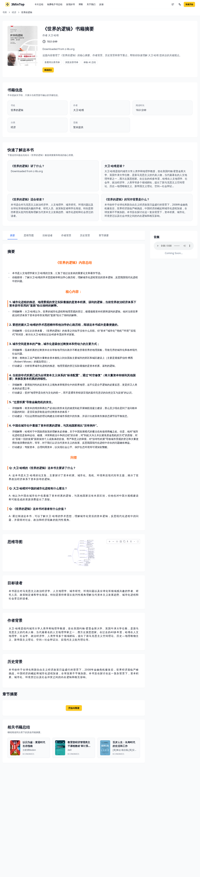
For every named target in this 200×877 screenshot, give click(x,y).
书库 (4, 12)
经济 (14, 12)
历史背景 (85, 235)
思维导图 (29, 235)
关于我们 (91, 4)
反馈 (101, 4)
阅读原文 (48, 70)
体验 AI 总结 (90, 62)
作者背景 (66, 235)
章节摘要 (104, 235)
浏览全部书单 (71, 62)
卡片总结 (39, 4)
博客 (81, 4)
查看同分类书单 (52, 62)
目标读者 (47, 235)
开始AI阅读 (73, 707)
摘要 (12, 235)
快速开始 (189, 4)
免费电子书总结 (54, 4)
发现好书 (70, 4)
